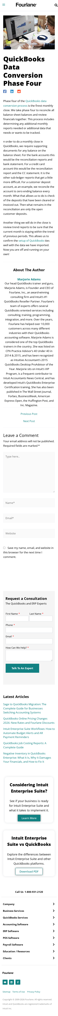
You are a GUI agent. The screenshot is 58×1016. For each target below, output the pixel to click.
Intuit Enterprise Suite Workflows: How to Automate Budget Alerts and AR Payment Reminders (29, 733)
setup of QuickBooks (31, 240)
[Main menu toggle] (3, 4)
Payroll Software (13, 944)
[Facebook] (4, 91)
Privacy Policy (33, 991)
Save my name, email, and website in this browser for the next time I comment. (28, 552)
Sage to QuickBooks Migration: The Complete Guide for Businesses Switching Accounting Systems (24, 708)
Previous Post (29, 414)
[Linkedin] (12, 91)
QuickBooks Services (15, 917)
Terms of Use (18, 991)
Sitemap (6, 991)
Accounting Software (15, 924)
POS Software (11, 937)
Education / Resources (16, 951)
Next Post (29, 421)
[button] (56, 5)
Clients (7, 958)
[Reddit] (19, 91)
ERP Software (11, 931)
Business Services (13, 910)
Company (9, 904)
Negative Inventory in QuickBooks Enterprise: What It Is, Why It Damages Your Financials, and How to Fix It (27, 757)
